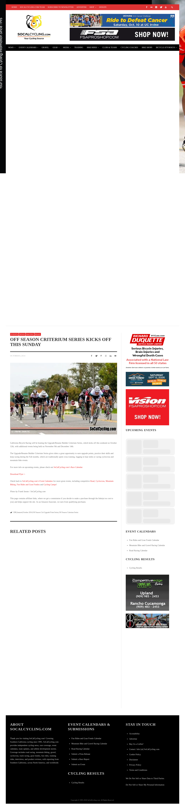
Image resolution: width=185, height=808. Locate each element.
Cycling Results (135, 568)
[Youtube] (165, 7)
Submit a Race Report (80, 759)
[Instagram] (156, 7)
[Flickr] (151, 7)
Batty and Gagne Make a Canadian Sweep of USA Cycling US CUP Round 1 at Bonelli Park (69, 296)
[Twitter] (161, 7)
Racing (29, 334)
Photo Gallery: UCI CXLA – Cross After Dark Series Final (49, 193)
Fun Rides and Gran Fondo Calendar (144, 540)
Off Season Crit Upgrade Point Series (46, 512)
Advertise (133, 739)
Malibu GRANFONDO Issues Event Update (37, 262)
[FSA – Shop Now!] (122, 34)
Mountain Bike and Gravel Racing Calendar (147, 545)
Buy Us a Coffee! (136, 744)
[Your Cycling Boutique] (147, 621)
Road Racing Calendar (138, 550)
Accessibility (134, 734)
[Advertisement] (147, 649)
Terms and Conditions (138, 770)
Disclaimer (133, 760)
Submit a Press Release (80, 754)
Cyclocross (100, 481)
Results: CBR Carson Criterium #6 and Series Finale (60, 575)
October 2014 (27, 512)
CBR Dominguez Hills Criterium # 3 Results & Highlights (96, 612)
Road (37, 334)
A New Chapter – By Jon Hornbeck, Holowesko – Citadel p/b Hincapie (56, 159)
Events (14, 334)
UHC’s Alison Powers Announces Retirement (41, 90)
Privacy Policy (135, 765)
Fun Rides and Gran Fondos (28, 485)
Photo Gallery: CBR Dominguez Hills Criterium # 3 (63, 612)
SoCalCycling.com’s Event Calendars (37, 481)
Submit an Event (78, 764)
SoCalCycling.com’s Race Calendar (68, 467)
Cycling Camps (50, 485)
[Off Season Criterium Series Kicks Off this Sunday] (63, 398)
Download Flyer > (17, 474)
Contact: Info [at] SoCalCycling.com (144, 749)
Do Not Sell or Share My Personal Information (145, 785)
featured (19, 512)
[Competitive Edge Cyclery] (147, 592)
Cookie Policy (135, 754)
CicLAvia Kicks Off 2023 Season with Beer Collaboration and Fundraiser (59, 227)
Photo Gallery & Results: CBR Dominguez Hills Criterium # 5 (98, 575)
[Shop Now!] (147, 407)
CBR (14, 512)
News (22, 334)
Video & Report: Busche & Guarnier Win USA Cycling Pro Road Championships (62, 55)
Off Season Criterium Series (68, 512)
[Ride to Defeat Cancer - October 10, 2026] (122, 20)
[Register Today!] (147, 379)
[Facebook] (146, 7)
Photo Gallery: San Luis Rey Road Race (37, 124)
